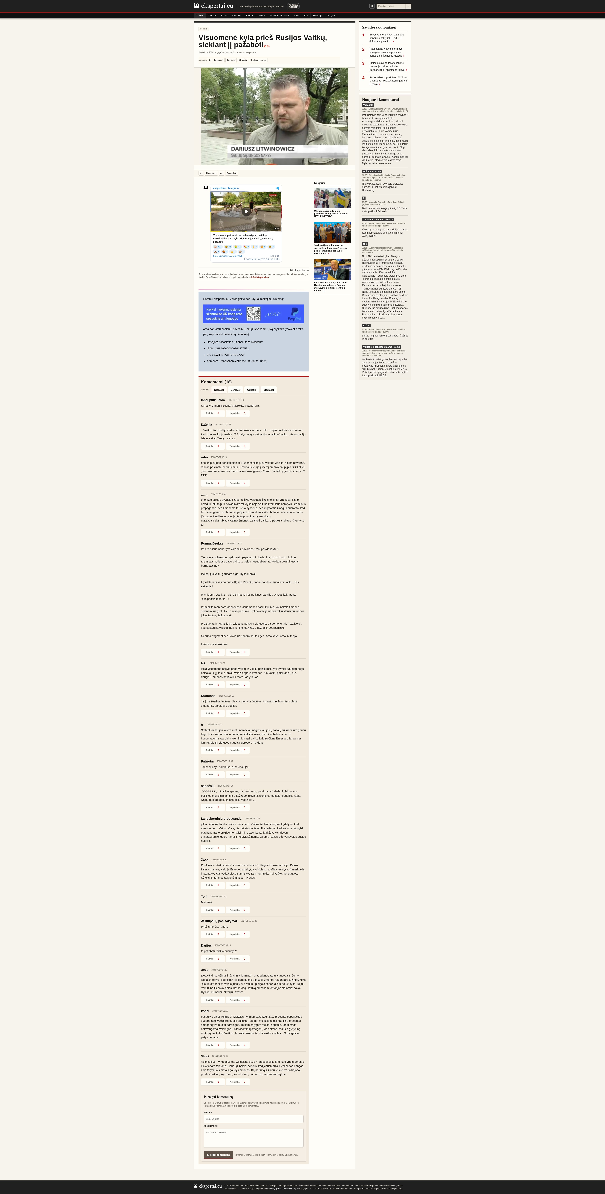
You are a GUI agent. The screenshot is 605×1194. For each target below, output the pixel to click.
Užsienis (261, 15)
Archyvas (331, 15)
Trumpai (212, 15)
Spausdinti (231, 173)
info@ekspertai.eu (260, 277)
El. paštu (243, 60)
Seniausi (235, 389)
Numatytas (211, 173)
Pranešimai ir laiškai (279, 15)
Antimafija (236, 15)
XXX (306, 15)
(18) (267, 46)
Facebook (218, 60)
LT (372, 6)
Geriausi (251, 389)
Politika (224, 15)
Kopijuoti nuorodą (258, 60)
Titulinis (199, 15)
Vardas (208, 1112)
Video (296, 15)
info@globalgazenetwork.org (283, 1188)
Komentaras (210, 1126)
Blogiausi (268, 389)
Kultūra (249, 15)
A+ (221, 173)
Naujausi (219, 389)
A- (201, 173)
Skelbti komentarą (218, 1154)
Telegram (231, 60)
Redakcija (317, 15)
